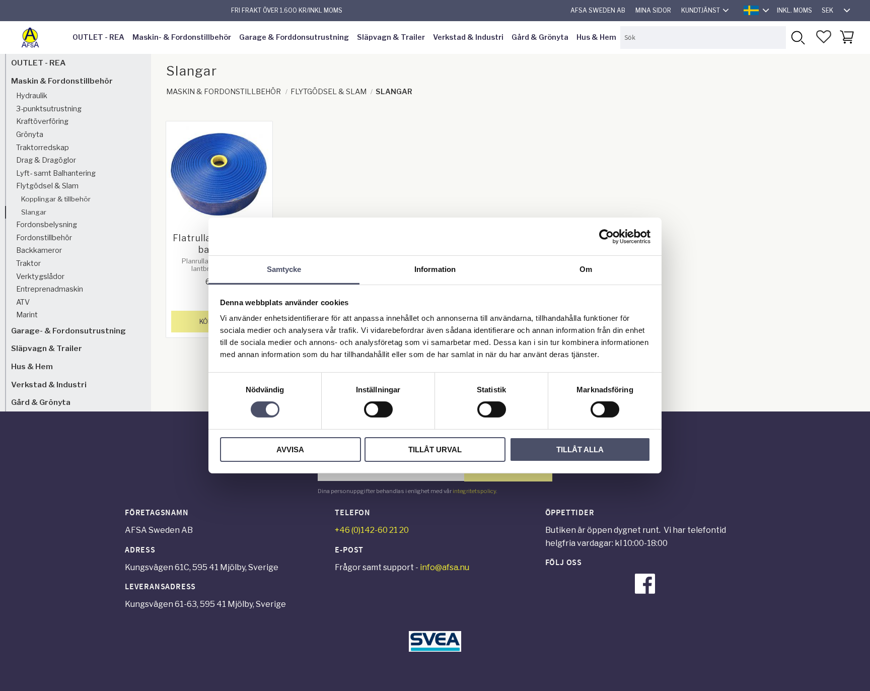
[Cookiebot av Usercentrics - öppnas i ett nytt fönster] (606, 236)
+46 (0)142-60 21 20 (372, 530)
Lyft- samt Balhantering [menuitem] (56, 173)
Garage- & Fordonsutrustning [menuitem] (68, 330)
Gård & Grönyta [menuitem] (540, 37)
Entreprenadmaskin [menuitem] (49, 289)
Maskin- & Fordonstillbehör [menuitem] (181, 37)
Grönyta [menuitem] (29, 134)
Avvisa (290, 449)
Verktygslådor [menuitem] (40, 276)
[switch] (378, 409)
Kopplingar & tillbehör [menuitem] (56, 199)
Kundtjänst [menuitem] (700, 10)
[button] (823, 36)
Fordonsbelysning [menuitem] (46, 224)
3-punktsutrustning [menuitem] (49, 108)
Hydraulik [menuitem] (31, 95)
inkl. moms (794, 10)
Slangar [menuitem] (33, 212)
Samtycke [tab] (284, 269)
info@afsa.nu (444, 567)
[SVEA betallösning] (435, 649)
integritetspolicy (474, 491)
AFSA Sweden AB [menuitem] (597, 10)
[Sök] (797, 37)
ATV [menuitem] (23, 302)
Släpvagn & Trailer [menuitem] (391, 37)
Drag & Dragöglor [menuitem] (46, 160)
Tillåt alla (580, 449)
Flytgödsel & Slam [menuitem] (47, 185)
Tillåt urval (435, 449)
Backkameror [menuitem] (39, 250)
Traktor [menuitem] (28, 263)
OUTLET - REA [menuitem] (98, 37)
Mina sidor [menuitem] (653, 10)
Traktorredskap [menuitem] (42, 147)
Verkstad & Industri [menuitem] (468, 37)
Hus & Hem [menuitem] (596, 37)
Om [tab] (585, 269)
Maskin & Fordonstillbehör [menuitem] (62, 81)
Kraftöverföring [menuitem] (42, 121)
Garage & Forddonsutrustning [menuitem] (294, 37)
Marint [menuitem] (27, 314)
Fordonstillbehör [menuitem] (44, 237)
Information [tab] (435, 269)
